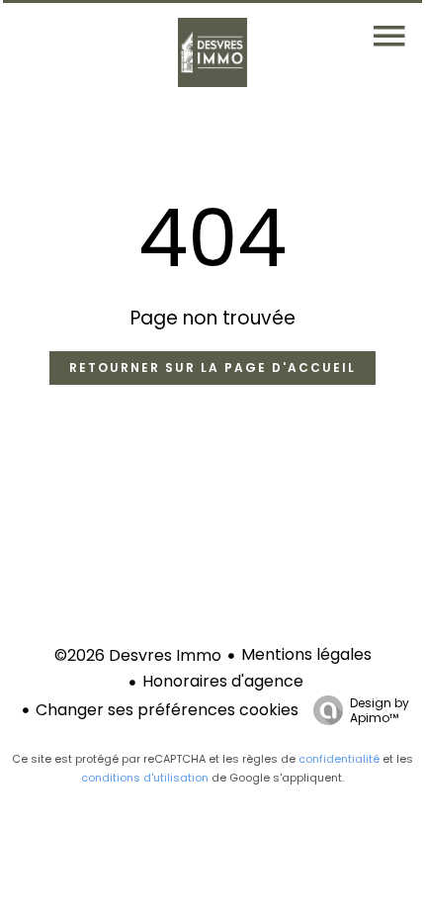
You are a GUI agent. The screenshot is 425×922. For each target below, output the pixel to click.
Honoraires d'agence (222, 681)
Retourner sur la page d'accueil (212, 367)
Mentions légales (306, 654)
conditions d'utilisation (145, 777)
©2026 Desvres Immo (137, 655)
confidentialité (339, 759)
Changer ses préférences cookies (167, 709)
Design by (379, 709)
